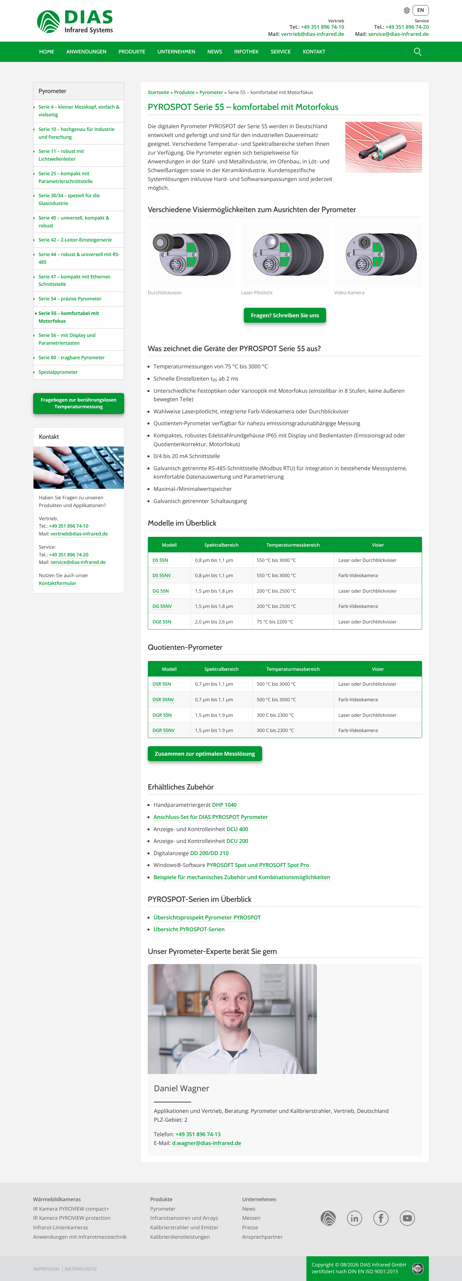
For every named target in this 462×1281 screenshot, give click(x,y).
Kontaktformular (57, 583)
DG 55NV (162, 606)
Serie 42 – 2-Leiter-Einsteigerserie (75, 240)
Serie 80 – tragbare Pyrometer (72, 357)
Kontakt (314, 51)
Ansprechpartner (262, 1237)
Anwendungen (86, 51)
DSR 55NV (163, 699)
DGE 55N (162, 621)
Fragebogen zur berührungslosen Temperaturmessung (78, 403)
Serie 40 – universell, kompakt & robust (74, 222)
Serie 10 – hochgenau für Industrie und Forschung (76, 133)
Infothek (246, 51)
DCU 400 (237, 829)
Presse (250, 1227)
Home (46, 51)
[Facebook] (381, 1219)
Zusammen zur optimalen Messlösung (205, 753)
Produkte (131, 51)
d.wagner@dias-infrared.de (206, 1143)
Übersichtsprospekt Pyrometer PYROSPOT (207, 917)
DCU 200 (237, 841)
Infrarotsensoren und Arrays (184, 1218)
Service (281, 51)
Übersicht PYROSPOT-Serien (189, 929)
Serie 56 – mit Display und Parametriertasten (67, 339)
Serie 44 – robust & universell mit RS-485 (79, 258)
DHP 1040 (224, 804)
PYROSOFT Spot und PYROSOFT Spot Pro (258, 865)
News (214, 51)
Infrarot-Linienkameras (60, 1227)
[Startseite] (328, 1219)
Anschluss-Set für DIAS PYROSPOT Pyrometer (211, 817)
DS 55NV (162, 575)
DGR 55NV (164, 730)
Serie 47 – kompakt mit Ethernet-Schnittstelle (75, 281)
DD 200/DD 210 (209, 853)
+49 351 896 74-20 (407, 27)
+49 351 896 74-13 (198, 1134)
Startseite (158, 92)
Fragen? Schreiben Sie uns (285, 315)
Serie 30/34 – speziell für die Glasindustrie (69, 199)
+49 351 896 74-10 (322, 27)
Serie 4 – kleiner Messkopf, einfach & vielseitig (79, 111)
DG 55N (161, 591)
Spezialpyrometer (58, 372)
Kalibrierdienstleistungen (180, 1237)
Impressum (46, 1269)
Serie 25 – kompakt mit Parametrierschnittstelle (66, 177)
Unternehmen (176, 51)
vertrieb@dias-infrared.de (312, 34)
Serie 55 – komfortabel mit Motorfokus (69, 317)
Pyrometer (211, 92)
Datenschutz (81, 1269)
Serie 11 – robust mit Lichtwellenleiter (61, 155)
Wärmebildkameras (57, 1199)
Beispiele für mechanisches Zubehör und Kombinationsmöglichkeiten (242, 877)
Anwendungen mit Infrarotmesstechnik (80, 1237)
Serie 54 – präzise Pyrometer (70, 299)
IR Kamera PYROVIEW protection (72, 1218)
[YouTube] (407, 1219)
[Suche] (417, 52)
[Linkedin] (355, 1219)
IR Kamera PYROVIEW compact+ (71, 1209)
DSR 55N (162, 684)
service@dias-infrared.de (398, 34)
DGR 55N (162, 715)
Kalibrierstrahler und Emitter (184, 1227)
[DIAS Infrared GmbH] (73, 23)
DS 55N (160, 560)
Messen (251, 1218)
